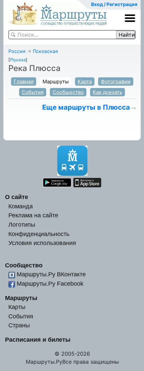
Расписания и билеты (37, 339)
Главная (23, 81)
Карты (16, 306)
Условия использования (42, 242)
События (33, 92)
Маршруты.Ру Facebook (50, 283)
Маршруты (56, 81)
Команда (20, 206)
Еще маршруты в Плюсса (86, 107)
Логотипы (21, 224)
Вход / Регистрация (114, 4)
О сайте (16, 196)
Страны (19, 325)
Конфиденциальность (38, 233)
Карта (85, 81)
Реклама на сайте (33, 215)
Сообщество (68, 92)
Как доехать (107, 92)
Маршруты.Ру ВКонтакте (51, 274)
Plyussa (18, 59)
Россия (16, 51)
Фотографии (116, 81)
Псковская (45, 51)
